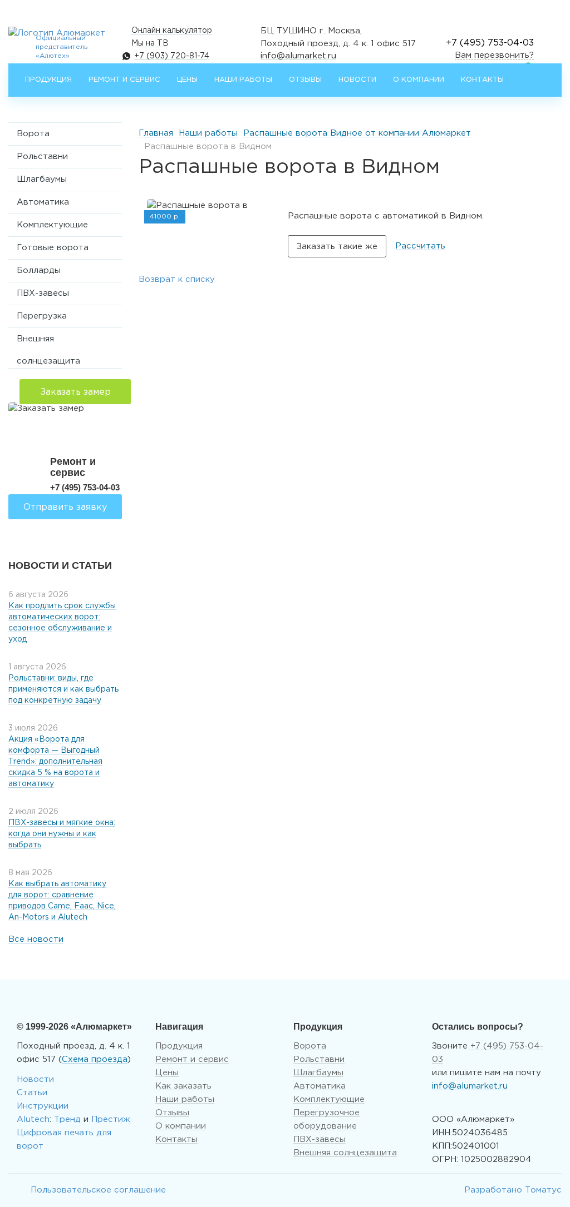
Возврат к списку (177, 279)
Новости (357, 80)
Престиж (110, 1119)
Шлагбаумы (42, 179)
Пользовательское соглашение (98, 1190)
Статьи (32, 1092)
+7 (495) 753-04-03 (490, 43)
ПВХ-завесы (43, 293)
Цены (187, 80)
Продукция (48, 80)
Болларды (39, 270)
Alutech (33, 1119)
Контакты (482, 80)
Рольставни (42, 156)
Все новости (35, 939)
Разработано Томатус (513, 1190)
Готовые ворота (53, 247)
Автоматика (43, 202)
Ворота (33, 133)
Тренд (67, 1119)
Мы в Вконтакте (16, 1190)
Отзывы (305, 80)
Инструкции (42, 1106)
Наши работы (243, 80)
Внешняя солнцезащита (48, 342)
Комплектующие (52, 225)
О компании (418, 80)
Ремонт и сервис (124, 80)
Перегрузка (42, 316)
